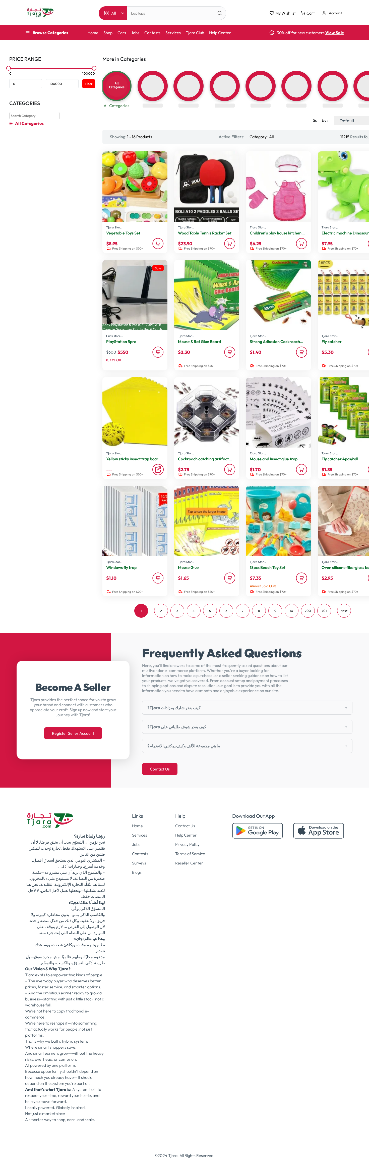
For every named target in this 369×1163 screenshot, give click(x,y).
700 (308, 611)
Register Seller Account (73, 733)
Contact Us (160, 768)
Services (173, 32)
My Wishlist (285, 13)
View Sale (334, 32)
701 (324, 611)
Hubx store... (114, 336)
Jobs (135, 32)
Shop (107, 32)
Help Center (220, 32)
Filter (88, 84)
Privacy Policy (187, 844)
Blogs (137, 872)
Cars (121, 32)
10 (291, 611)
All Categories (29, 123)
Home (93, 32)
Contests (152, 32)
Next (343, 611)
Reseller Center (189, 862)
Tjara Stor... (114, 227)
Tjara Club (195, 32)
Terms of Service (190, 853)
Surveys (139, 862)
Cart (310, 13)
